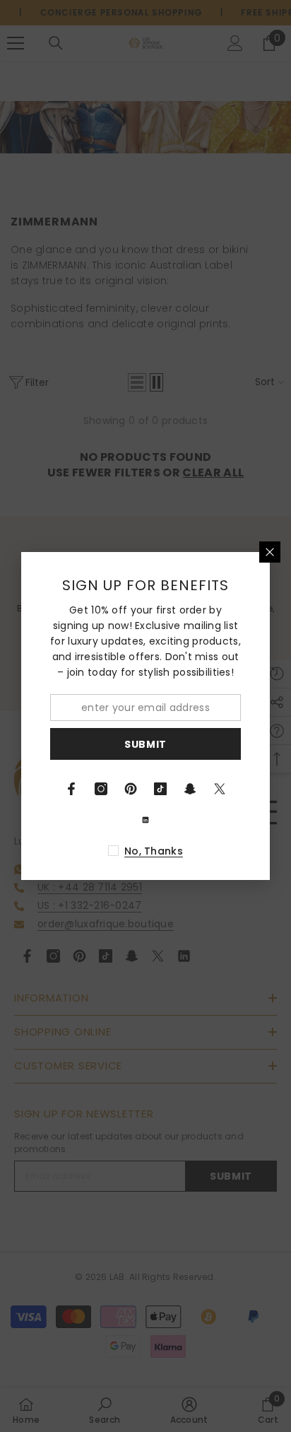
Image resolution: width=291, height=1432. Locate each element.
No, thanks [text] (153, 851)
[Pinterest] (131, 789)
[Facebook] (71, 789)
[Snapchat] (190, 789)
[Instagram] (101, 789)
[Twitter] (219, 789)
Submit (145, 744)
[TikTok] (160, 789)
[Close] (269, 552)
